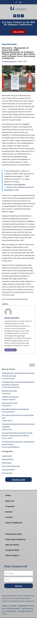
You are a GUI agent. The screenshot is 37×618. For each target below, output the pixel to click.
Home (8, 495)
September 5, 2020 (11, 190)
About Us (9, 501)
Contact (9, 517)
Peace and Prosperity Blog (11, 466)
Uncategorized (7, 473)
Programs (10, 506)
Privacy (4, 606)
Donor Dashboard (13, 522)
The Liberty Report (8, 469)
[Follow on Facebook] (14, 15)
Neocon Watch (7, 463)
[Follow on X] (18, 15)
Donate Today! (18, 479)
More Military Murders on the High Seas (15, 409)
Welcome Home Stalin (9, 391)
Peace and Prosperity (15, 539)
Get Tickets (18, 31)
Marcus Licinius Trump (9, 403)
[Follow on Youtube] (22, 15)
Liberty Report (12, 555)
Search (32, 365)
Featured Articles (9, 44)
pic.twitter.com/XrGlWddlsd (14, 184)
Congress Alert (7, 456)
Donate (8, 512)
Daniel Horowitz (10, 61)
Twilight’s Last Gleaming (10, 397)
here (26, 299)
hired (13, 218)
